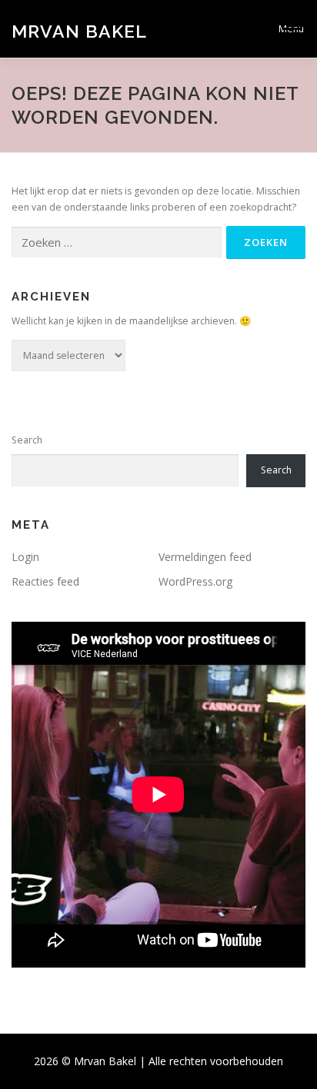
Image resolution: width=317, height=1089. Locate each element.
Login (25, 556)
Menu (291, 28)
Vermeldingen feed (205, 556)
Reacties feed (45, 581)
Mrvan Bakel (79, 30)
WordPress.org (195, 581)
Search (27, 440)
